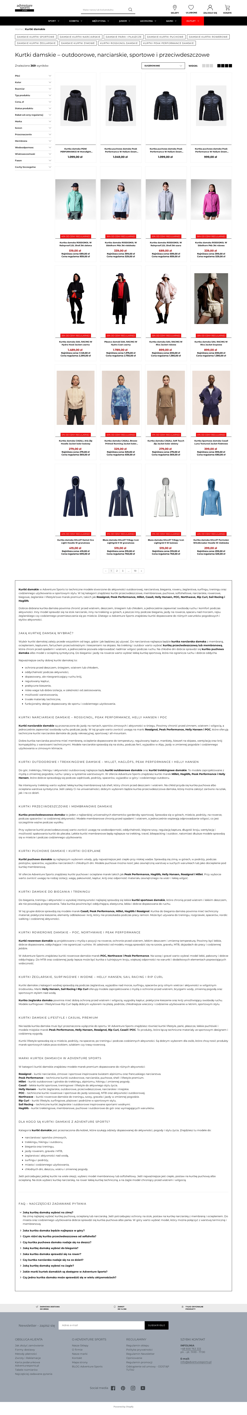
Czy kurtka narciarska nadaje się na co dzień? (53, 1259)
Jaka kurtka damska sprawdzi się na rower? (52, 1254)
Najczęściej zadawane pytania (33, 1374)
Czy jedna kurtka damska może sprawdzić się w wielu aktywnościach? (69, 1277)
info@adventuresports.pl (196, 1362)
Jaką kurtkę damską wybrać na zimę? (48, 1212)
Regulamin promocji (139, 1362)
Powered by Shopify (123, 1406)
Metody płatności (26, 1353)
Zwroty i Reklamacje (28, 1358)
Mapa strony (80, 1362)
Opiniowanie (134, 1358)
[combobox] (103, 10)
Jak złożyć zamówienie (29, 1345)
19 (135, 570)
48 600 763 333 (191, 1348)
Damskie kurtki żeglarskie (36, 43)
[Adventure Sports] (24, 8)
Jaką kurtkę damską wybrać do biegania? (50, 1248)
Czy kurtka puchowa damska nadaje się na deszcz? (57, 1242)
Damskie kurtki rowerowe (208, 36)
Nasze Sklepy (80, 1345)
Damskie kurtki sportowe (35, 36)
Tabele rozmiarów (26, 1369)
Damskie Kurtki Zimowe (78, 43)
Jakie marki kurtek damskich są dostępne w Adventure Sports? (65, 1271)
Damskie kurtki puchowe (165, 36)
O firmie (77, 1349)
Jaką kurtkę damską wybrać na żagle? (48, 1265)
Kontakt (77, 1358)
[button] (163, 65)
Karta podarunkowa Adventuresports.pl (27, 1364)
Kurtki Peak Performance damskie (168, 43)
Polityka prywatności (139, 1349)
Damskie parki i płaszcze (124, 36)
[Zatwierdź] (130, 10)
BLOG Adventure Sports (87, 1366)
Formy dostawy (25, 1349)
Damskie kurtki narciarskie (80, 36)
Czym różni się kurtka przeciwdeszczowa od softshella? (59, 1236)
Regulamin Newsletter (140, 1353)
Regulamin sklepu (137, 1345)
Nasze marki (80, 1353)
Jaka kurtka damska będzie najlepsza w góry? (54, 1230)
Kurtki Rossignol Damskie (119, 43)
